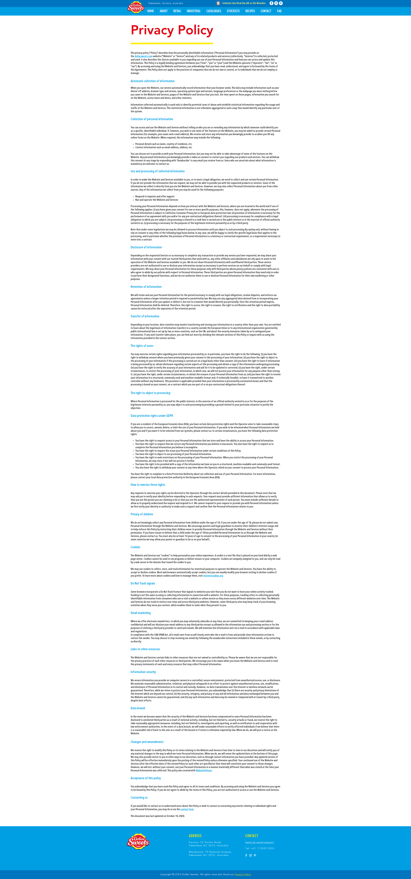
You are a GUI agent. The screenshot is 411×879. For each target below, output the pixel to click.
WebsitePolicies (204, 770)
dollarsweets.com (144, 56)
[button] (250, 11)
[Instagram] (276, 3)
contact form (187, 809)
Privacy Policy (243, 874)
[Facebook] (271, 3)
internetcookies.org (213, 576)
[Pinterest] (281, 3)
